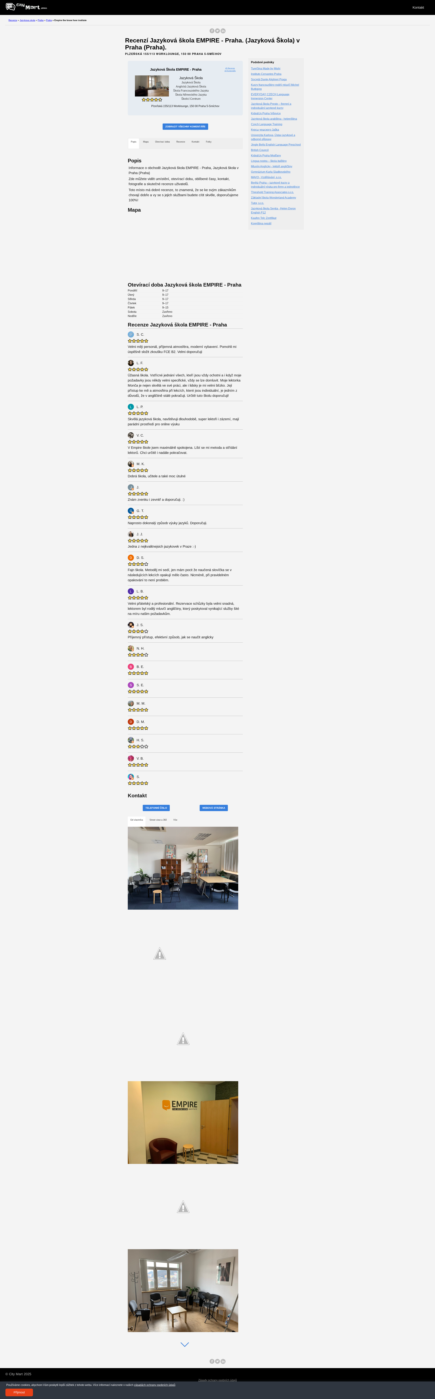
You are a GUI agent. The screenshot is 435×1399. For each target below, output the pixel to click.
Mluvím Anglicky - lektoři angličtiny (271, 166)
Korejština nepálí (261, 223)
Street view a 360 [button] (158, 820)
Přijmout (19, 1392)
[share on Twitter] (217, 32)
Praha (41, 20)
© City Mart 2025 (18, 1374)
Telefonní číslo (156, 808)
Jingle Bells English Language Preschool (276, 144)
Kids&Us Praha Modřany (266, 155)
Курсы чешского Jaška (265, 129)
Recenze (12, 20)
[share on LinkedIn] (223, 32)
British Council (260, 150)
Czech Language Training (266, 124)
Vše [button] (175, 820)
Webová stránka (213, 808)
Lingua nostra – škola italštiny (269, 161)
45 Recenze (230, 68)
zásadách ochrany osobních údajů (154, 1385)
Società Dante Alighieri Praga (269, 79)
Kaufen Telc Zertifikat (263, 218)
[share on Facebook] (212, 32)
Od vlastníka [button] (136, 820)
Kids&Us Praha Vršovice (266, 113)
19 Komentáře (230, 71)
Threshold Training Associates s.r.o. (272, 192)
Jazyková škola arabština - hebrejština (274, 119)
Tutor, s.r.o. (257, 203)
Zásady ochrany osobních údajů (217, 1380)
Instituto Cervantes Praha (266, 74)
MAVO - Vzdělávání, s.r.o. (266, 177)
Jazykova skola (27, 20)
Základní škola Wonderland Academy (273, 197)
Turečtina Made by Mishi (265, 68)
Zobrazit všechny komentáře (185, 126)
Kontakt (418, 7)
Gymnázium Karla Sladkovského (270, 172)
